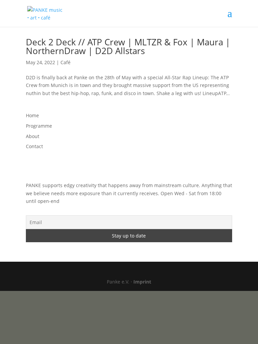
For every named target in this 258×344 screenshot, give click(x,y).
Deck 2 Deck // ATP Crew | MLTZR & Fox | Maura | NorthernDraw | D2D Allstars (128, 46)
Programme (39, 126)
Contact (34, 146)
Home (32, 115)
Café (65, 62)
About (32, 136)
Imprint (142, 281)
